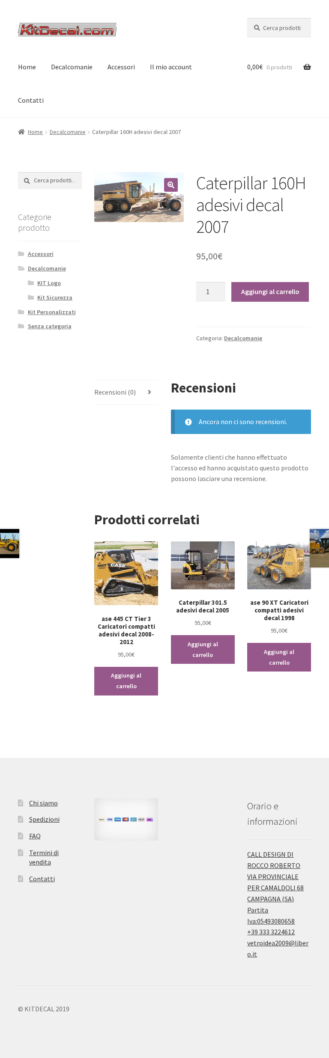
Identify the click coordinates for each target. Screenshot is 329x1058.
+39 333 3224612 (271, 931)
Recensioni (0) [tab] (115, 392)
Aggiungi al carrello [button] (126, 681)
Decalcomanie (72, 66)
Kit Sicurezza (54, 297)
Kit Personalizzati (52, 312)
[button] (171, 185)
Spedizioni (44, 819)
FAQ (35, 836)
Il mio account (171, 66)
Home (27, 66)
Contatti (31, 100)
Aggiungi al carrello (270, 291)
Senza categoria (50, 326)
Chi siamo (43, 803)
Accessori (121, 66)
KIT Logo (49, 283)
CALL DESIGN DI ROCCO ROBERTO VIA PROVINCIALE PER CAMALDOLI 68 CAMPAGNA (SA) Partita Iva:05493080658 (275, 887)
